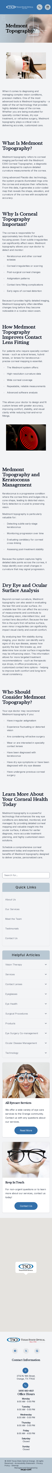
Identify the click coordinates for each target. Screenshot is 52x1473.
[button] (2, 7)
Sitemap (15, 1465)
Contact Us (11, 938)
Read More (26, 1130)
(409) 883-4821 (26, 1390)
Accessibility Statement (25, 1463)
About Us (10, 899)
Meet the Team (13, 918)
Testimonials (12, 928)
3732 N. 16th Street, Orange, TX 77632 (26, 1377)
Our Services (12, 909)
